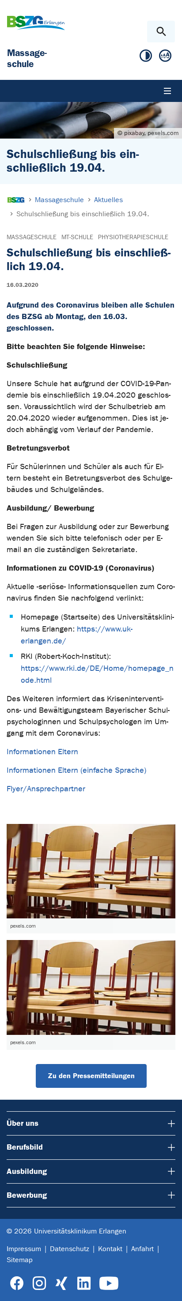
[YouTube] (108, 1283)
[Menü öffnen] (167, 91)
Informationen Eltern (42, 751)
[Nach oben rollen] (168, 1286)
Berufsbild (25, 1147)
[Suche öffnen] (161, 31)
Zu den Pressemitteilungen (91, 1076)
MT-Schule (77, 237)
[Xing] (61, 1283)
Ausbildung (27, 1171)
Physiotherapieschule (133, 237)
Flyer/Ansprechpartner (46, 788)
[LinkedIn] (84, 1283)
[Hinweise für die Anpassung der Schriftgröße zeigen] (165, 57)
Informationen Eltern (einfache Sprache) (76, 770)
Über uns (22, 1123)
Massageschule (32, 237)
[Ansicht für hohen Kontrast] (146, 57)
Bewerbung (27, 1195)
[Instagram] (39, 1283)
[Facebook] (17, 1283)
